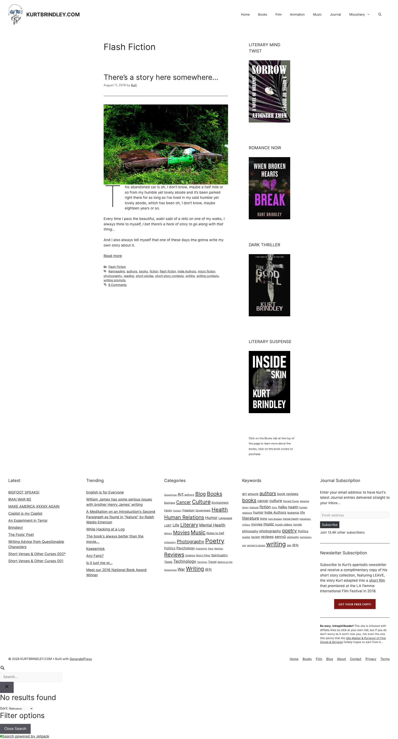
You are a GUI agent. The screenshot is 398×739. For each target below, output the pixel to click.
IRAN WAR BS (19, 499)
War (181, 569)
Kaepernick (95, 549)
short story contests (169, 276)
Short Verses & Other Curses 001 (35, 561)
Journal (335, 14)
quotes (246, 537)
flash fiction (168, 271)
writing (190, 276)
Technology (184, 561)
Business (169, 502)
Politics (169, 548)
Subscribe (329, 525)
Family (168, 510)
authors (132, 271)
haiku (282, 507)
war (244, 545)
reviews (267, 537)
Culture (201, 502)
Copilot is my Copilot (25, 513)
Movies (181, 532)
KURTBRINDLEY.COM (53, 14)
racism (255, 537)
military (246, 524)
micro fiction (206, 271)
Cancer (183, 502)
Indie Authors (187, 271)
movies (256, 524)
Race (210, 548)
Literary (189, 525)
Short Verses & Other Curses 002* (37, 554)
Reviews (174, 554)
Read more (113, 256)
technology (306, 537)
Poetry (214, 541)
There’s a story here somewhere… (161, 77)
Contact (355, 659)
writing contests (208, 276)
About (341, 659)
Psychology (185, 548)
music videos (283, 524)
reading (129, 276)
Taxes (168, 561)
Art (180, 494)
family (245, 507)
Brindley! (15, 527)
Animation (297, 14)
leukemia (293, 512)
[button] (380, 14)
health (293, 507)
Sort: (4, 708)
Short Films (203, 555)
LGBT (168, 525)
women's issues (256, 545)
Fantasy (177, 510)
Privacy (370, 659)
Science (190, 555)
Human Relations (184, 517)
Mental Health (212, 525)
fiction (154, 271)
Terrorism (202, 562)
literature (250, 518)
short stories (145, 276)
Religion (218, 548)
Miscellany (357, 14)
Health (220, 509)
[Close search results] (7, 687)
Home (245, 14)
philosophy (170, 542)
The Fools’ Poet (21, 535)
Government (203, 510)
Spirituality (219, 555)
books (143, 271)
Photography (190, 541)
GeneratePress (81, 659)
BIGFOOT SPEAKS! (23, 492)
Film (278, 14)
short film (377, 580)
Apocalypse (170, 495)
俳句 (208, 569)
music (268, 524)
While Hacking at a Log (105, 529)
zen (289, 545)
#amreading (116, 271)
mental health (290, 518)
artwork (253, 494)
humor (258, 512)
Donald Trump (291, 501)
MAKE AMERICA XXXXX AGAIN (33, 506)
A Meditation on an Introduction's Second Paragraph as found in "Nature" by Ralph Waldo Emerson (120, 517)
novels (297, 524)
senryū (280, 537)
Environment (220, 502)
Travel (212, 561)
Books (262, 14)
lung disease (275, 518)
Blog (200, 494)
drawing (304, 501)
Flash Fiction (117, 266)
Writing (195, 568)
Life (176, 525)
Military (168, 533)
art (244, 494)
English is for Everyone (105, 492)
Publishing (201, 548)
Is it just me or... (99, 563)
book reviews (287, 494)
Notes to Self (215, 533)
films (274, 507)
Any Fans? (95, 556)
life (302, 513)
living (263, 518)
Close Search (15, 729)
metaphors (305, 519)
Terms (385, 659)
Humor (211, 517)
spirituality (293, 537)
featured (254, 507)
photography (113, 276)
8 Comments (117, 284)
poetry (289, 531)
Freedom (188, 510)
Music (317, 14)
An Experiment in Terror (27, 520)
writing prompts (115, 280)
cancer (262, 501)
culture (275, 500)
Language (225, 518)
